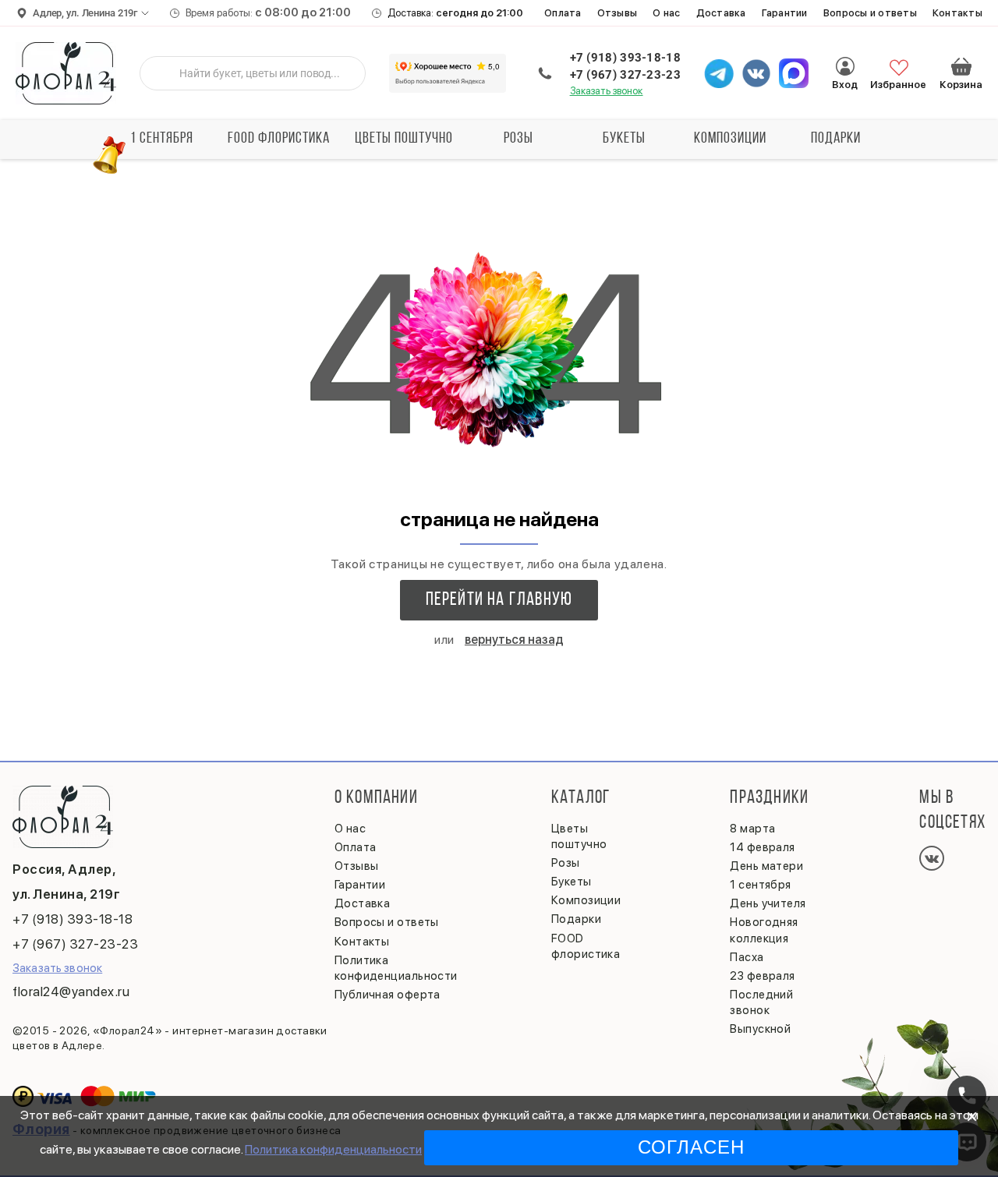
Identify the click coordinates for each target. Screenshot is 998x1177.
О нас (666, 13)
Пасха (746, 957)
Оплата (563, 13)
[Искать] (163, 73)
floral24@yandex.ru (70, 991)
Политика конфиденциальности (333, 1149)
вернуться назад (514, 639)
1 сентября (161, 139)
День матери (766, 866)
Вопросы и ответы (870, 13)
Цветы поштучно (404, 139)
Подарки (836, 139)
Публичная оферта (387, 995)
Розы (518, 139)
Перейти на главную (499, 600)
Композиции (730, 139)
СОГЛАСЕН (691, 1147)
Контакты (957, 13)
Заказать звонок (606, 91)
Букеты (624, 139)
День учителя (767, 903)
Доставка (721, 13)
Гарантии (785, 13)
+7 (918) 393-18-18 (625, 58)
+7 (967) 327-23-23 (625, 75)
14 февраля (762, 847)
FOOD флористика (279, 139)
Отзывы (617, 13)
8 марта (752, 829)
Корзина (961, 66)
